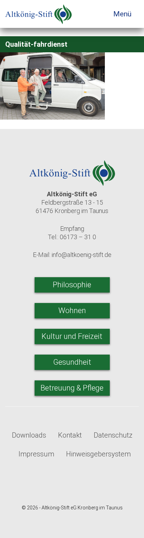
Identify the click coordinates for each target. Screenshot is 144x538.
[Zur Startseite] (38, 12)
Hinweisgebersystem (98, 454)
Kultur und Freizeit (72, 336)
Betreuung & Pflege (72, 388)
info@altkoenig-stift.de (81, 254)
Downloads (29, 435)
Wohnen (72, 310)
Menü (123, 14)
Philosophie (72, 284)
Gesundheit (72, 362)
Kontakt (70, 435)
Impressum (36, 454)
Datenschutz (113, 435)
